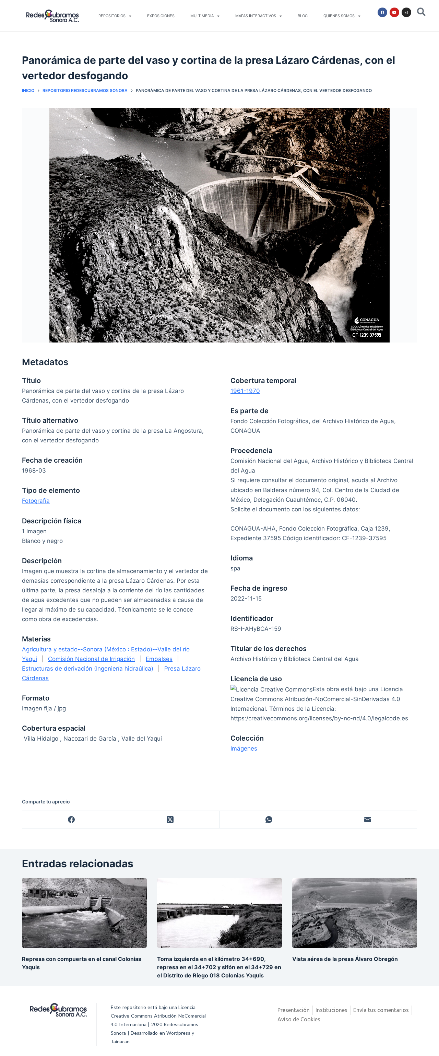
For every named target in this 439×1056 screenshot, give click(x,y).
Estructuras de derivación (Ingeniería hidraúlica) (87, 668)
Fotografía (36, 500)
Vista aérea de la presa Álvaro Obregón (345, 958)
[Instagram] (406, 12)
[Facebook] (382, 12)
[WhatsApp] (269, 819)
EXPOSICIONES (161, 15)
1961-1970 (245, 390)
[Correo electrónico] (367, 819)
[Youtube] (394, 12)
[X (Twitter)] (170, 819)
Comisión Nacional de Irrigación (91, 658)
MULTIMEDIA (202, 15)
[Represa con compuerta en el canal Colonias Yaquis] (84, 913)
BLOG (303, 15)
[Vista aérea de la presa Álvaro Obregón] (354, 913)
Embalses (159, 658)
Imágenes (243, 748)
